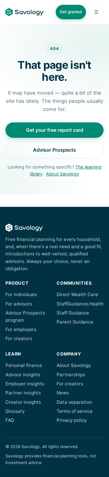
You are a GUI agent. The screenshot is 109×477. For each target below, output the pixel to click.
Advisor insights (22, 374)
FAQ (9, 420)
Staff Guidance (73, 313)
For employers (20, 329)
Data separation (74, 402)
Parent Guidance (75, 322)
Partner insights (23, 393)
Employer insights (24, 384)
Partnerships (71, 374)
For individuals (21, 294)
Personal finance (23, 365)
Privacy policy (72, 420)
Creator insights (23, 402)
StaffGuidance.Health (80, 304)
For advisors (18, 304)
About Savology (62, 174)
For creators (18, 338)
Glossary (15, 411)
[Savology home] (24, 12)
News (63, 393)
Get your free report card (54, 130)
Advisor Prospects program (25, 316)
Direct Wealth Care (77, 294)
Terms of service (75, 411)
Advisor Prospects (54, 150)
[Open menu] (96, 12)
